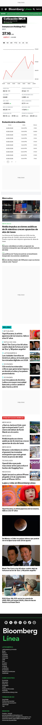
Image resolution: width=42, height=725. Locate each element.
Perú (3, 661)
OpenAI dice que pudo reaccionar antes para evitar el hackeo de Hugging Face (15, 465)
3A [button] (23, 43)
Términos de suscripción (9, 703)
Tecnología (5, 704)
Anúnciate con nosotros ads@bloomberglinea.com (16, 717)
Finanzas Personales (8, 689)
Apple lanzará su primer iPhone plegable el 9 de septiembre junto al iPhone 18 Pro (15, 476)
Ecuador (4, 663)
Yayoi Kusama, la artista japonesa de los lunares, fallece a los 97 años (15, 335)
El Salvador (5, 670)
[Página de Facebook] (6, 622)
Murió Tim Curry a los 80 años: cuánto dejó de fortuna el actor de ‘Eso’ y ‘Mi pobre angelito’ (15, 346)
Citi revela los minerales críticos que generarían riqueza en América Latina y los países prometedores (15, 370)
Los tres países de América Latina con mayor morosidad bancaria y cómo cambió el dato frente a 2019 (14, 383)
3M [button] (11, 43)
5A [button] (27, 43)
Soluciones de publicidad (9, 720)
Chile (3, 659)
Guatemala (5, 673)
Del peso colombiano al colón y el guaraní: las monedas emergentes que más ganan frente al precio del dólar (21, 248)
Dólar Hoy (5, 684)
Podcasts (5, 690)
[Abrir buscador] (33, 9)
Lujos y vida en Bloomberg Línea (18, 483)
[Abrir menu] (2, 9)
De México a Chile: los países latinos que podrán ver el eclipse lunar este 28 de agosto (20, 540)
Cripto (4, 687)
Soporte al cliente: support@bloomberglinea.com (16, 718)
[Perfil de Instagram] (20, 622)
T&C (3, 706)
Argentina (5, 654)
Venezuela (5, 658)
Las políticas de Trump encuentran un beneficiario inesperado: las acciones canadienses (19, 255)
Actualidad (5, 685)
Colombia (5, 656)
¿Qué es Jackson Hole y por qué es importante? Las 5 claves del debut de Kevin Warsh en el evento (14, 428)
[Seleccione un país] (6, 9)
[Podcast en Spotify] (34, 622)
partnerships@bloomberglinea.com (12, 715)
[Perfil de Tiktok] (29, 622)
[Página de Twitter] (10, 622)
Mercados (7, 198)
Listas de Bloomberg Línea (9, 692)
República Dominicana (8, 671)
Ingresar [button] (38, 9)
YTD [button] (15, 43)
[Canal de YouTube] (15, 622)
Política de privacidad (8, 701)
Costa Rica (5, 668)
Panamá (4, 665)
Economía (5, 680)
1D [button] (4, 43)
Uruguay (4, 666)
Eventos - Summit (7, 713)
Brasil (3, 651)
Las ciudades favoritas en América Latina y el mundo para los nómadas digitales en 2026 (15, 357)
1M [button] (7, 43)
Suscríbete (5, 699)
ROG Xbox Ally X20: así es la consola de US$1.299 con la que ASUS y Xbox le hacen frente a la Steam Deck (19, 600)
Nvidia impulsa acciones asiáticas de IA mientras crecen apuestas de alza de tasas (20, 229)
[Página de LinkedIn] (24, 622)
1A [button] (19, 43)
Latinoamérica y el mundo (9, 649)
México (4, 653)
